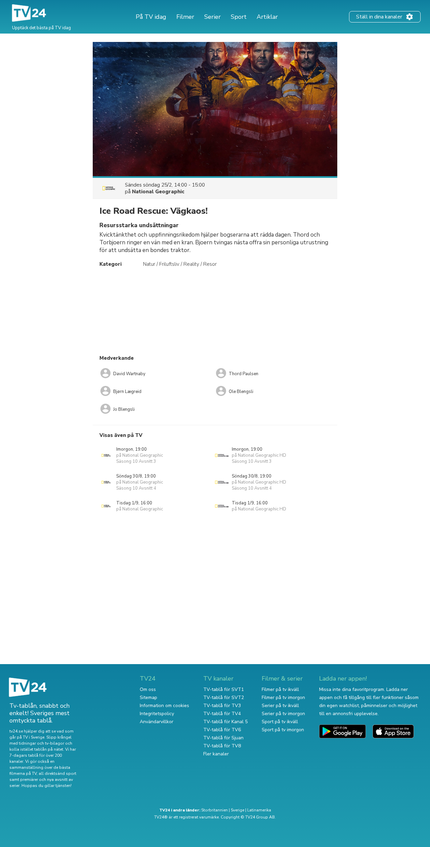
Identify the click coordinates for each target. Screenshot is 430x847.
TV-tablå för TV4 (222, 713)
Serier (212, 17)
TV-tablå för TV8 (222, 746)
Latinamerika (259, 810)
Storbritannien (214, 810)
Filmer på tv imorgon (283, 697)
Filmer (185, 17)
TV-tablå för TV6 (222, 730)
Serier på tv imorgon (283, 713)
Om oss (148, 689)
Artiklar (267, 17)
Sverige (237, 810)
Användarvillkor (156, 721)
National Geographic (158, 191)
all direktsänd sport (57, 773)
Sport (239, 17)
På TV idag (151, 17)
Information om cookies (164, 705)
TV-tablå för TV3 (222, 705)
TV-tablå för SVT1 (223, 689)
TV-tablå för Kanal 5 (225, 721)
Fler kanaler (216, 754)
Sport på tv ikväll (280, 721)
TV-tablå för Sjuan (223, 738)
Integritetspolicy (157, 713)
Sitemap (148, 697)
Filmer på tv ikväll (280, 689)
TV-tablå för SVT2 (223, 697)
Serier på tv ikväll (280, 705)
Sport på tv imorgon (283, 730)
